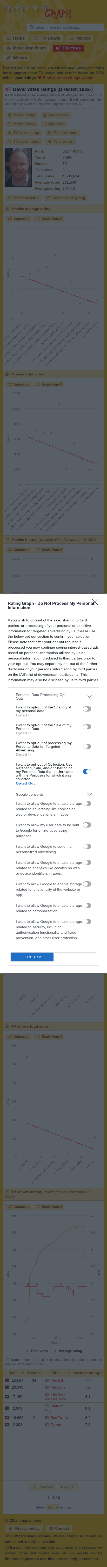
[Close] (97, 604)
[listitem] (53, 696)
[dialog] (53, 783)
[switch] (87, 709)
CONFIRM (32, 957)
